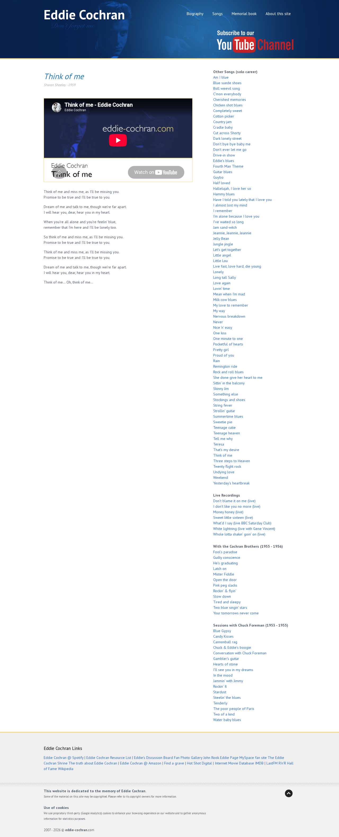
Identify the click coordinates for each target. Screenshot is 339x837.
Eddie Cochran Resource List (108, 757)
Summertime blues (228, 416)
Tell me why (223, 438)
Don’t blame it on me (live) (234, 500)
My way (219, 310)
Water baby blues (227, 719)
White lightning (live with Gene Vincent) (244, 528)
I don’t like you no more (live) (236, 506)
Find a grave (174, 763)
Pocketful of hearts (228, 344)
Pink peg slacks (225, 585)
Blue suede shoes (227, 82)
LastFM (272, 763)
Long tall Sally (224, 277)
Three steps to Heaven (231, 460)
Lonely (218, 271)
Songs (217, 13)
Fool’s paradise (225, 552)
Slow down (222, 596)
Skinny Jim (221, 388)
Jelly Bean (221, 238)
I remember (222, 210)
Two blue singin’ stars (230, 607)
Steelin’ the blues (227, 697)
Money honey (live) (228, 512)
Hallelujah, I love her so (232, 188)
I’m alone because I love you (236, 216)
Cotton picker (223, 116)
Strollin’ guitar (224, 410)
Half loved (221, 183)
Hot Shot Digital (199, 763)
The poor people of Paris (233, 708)
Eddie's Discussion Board (153, 757)
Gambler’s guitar (226, 658)
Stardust (219, 692)
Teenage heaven (226, 433)
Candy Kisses (223, 636)
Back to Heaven (289, 793)
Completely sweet (227, 110)
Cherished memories (229, 99)
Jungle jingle (223, 244)
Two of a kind (224, 714)
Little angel (222, 255)
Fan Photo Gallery (188, 757)
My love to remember (230, 305)
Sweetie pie (222, 422)
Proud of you (223, 355)
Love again (221, 283)
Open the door (225, 579)
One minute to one (228, 338)
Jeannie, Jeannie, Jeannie (232, 233)
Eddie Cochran (84, 14)
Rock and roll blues (228, 372)
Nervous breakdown (229, 316)
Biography (195, 13)
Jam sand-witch (225, 227)
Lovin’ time (221, 288)
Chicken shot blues (228, 105)
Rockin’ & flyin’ (224, 590)
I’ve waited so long (228, 221)
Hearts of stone (225, 664)
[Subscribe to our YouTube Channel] (255, 52)
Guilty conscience (226, 557)
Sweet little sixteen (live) (233, 517)
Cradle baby (223, 127)
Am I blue (221, 77)
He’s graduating (225, 563)
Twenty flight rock (227, 466)
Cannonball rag (225, 642)
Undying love (223, 472)
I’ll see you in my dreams (233, 669)
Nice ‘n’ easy (222, 327)
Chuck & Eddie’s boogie (232, 647)
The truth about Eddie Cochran (93, 763)
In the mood (223, 675)
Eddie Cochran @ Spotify (63, 757)
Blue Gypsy (222, 630)
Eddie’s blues (223, 160)
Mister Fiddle (223, 574)
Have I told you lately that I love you (242, 199)
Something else (225, 394)
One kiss (219, 333)
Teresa (218, 444)
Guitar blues (222, 171)
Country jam (222, 121)
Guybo (218, 177)
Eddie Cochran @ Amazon (140, 763)
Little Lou (220, 260)
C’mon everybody (227, 94)
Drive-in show (224, 155)
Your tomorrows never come (236, 613)
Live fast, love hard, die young (237, 266)
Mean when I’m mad (229, 294)
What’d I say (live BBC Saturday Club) (242, 523)
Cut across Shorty (227, 132)
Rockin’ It (220, 686)
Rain (216, 360)
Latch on (219, 568)
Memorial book (244, 13)
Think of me (222, 455)
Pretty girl (221, 349)
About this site (278, 13)
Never (218, 322)
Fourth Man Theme (228, 166)
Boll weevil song (226, 88)
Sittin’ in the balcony (229, 383)
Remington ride (225, 366)
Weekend (220, 477)
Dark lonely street (227, 138)
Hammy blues (224, 194)
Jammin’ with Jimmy (228, 680)
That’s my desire (226, 449)
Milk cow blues (225, 299)
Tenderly (220, 703)
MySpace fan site (253, 757)
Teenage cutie (224, 427)
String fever (222, 405)
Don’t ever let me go (230, 149)
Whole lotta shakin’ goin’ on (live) (239, 534)
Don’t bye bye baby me (232, 144)
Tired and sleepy (227, 602)
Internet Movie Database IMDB (239, 763)
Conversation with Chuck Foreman (239, 653)
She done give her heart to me (237, 377)
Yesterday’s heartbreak (231, 483)
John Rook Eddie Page (220, 757)
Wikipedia (65, 768)
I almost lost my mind (230, 205)
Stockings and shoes (229, 399)
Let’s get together (227, 249)
